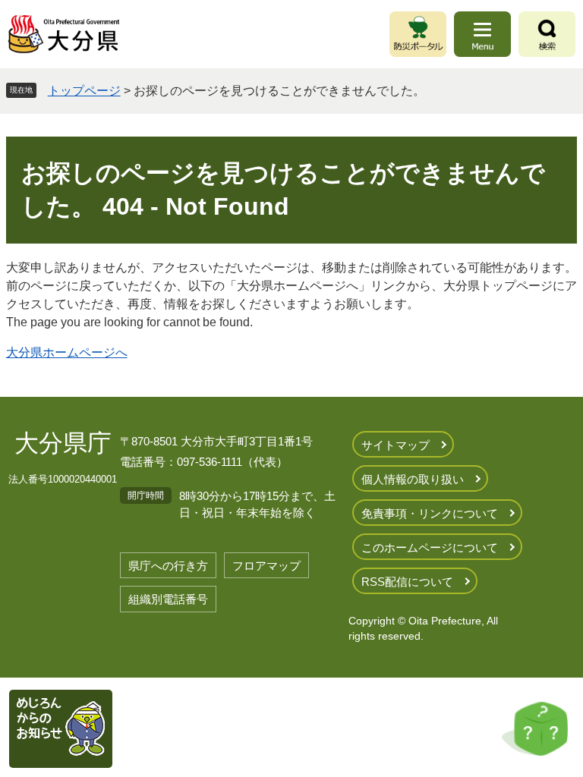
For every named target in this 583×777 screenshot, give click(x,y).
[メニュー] (482, 34)
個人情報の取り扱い (412, 479)
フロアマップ (266, 565)
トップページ (84, 90)
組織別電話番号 (168, 599)
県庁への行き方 (168, 565)
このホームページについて (429, 547)
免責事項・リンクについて (429, 513)
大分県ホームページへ (67, 352)
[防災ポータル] (417, 34)
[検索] (546, 34)
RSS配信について (407, 581)
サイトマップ (395, 445)
